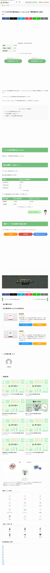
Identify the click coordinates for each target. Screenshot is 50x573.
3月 (3, 549)
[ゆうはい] (6, 2)
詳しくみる (25, 324)
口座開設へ (39, 324)
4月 (3, 550)
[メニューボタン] (16, 2)
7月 (3, 555)
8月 (3, 557)
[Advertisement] (25, 32)
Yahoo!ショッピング (40, 234)
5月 (3, 552)
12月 (3, 564)
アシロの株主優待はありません (13, 111)
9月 (3, 559)
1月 (3, 545)
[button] (5, 18)
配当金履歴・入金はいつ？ (12, 113)
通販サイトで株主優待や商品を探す (14, 115)
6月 (3, 554)
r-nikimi (9, 367)
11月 (3, 562)
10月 (3, 560)
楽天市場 (26, 234)
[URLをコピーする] (44, 18)
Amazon (11, 234)
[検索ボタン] (19, 2)
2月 (3, 547)
